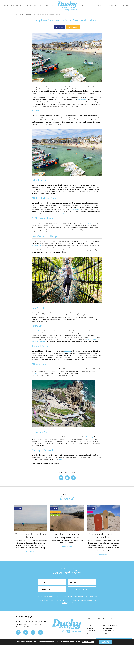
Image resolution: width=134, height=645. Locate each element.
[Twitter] (25, 632)
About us (90, 623)
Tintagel (67, 351)
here (60, 459)
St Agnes (76, 209)
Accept (105, 642)
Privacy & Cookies (110, 625)
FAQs (89, 625)
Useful (98, 5)
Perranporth (83, 99)
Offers (46, 5)
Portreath (61, 214)
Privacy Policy (83, 600)
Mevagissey (36, 245)
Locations (31, 5)
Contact (126, 5)
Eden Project (39, 180)
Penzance (88, 223)
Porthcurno (36, 373)
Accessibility (108, 628)
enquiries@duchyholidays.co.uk (31, 621)
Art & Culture (73, 27)
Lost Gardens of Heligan (45, 236)
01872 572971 (25, 617)
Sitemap (106, 633)
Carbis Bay (36, 118)
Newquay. (89, 437)
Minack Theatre (40, 364)
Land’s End (38, 307)
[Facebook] (18, 632)
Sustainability (108, 630)
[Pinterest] (40, 632)
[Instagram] (33, 632)
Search (5, 5)
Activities (28, 14)
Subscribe (82, 589)
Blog (84, 5)
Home (16, 14)
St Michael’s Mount (42, 218)
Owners (113, 5)
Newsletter (91, 630)
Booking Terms (109, 623)
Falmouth (37, 325)
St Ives (35, 110)
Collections (17, 5)
